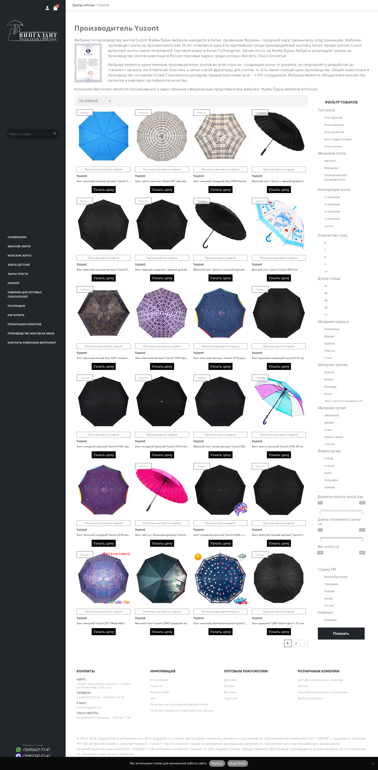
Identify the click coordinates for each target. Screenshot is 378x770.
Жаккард (330, 387)
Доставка (230, 680)
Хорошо (217, 763)
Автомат (330, 161)
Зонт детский (333, 118)
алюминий (331, 415)
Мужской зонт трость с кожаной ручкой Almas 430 (225, 269)
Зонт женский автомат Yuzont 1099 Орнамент (164, 358)
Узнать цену (103, 189)
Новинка (330, 620)
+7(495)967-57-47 (112, 697)
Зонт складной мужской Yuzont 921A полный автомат (169, 446)
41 (325, 286)
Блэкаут (329, 372)
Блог (153, 698)
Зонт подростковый (338, 139)
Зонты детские (19, 265)
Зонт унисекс (333, 146)
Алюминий (331, 329)
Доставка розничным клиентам (320, 680)
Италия (329, 591)
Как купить (16, 315)
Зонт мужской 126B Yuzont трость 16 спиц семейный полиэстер (293, 623)
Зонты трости (18, 274)
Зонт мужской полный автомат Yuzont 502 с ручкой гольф (114, 269)
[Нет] (372, 763)
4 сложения (332, 211)
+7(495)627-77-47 (36, 749)
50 (325, 307)
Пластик (329, 351)
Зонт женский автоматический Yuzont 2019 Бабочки (227, 623)
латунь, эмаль (333, 437)
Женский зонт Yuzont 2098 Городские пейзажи (165, 623)
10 (325, 272)
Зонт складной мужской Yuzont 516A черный (105, 446)
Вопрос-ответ (160, 692)
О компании (17, 237)
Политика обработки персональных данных (182, 710)
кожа (327, 430)
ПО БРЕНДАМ (16, 306)
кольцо (329, 466)
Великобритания (335, 577)
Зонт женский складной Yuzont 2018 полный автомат (111, 535)
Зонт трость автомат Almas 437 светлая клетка (165, 181)
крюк (328, 473)
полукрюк (331, 480)
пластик (329, 444)
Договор (230, 692)
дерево (329, 422)
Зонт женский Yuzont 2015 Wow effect (101, 623)
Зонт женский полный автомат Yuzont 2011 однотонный (113, 181)
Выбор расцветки (310, 698)
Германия (331, 584)
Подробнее (237, 763)
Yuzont (82, 176)
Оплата (229, 686)
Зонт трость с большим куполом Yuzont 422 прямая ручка (172, 535)
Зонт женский (333, 125)
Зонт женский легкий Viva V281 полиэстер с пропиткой (112, 358)
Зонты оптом (83, 5)
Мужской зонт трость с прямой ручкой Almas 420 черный (289, 181)
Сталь (328, 358)
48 (325, 300)
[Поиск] (55, 134)
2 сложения (332, 197)
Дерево (329, 336)
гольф (328, 458)
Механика (331, 168)
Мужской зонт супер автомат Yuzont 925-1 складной (226, 446)
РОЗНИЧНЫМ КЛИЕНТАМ (24, 324)
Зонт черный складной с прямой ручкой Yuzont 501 (168, 269)
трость (329, 226)
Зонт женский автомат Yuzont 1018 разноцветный (226, 358)
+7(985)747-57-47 (36, 756)
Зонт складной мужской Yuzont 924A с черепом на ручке (229, 535)
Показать (341, 633)
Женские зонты (19, 246)
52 (325, 315)
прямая (329, 487)
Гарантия (230, 698)
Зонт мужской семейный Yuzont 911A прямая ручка (285, 358)
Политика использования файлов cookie (179, 704)
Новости (156, 686)
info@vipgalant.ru (89, 707)
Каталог (13, 283)
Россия (329, 606)
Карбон (329, 343)
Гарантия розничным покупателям (323, 692)
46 (325, 293)
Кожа (328, 394)
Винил (328, 379)
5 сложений (332, 219)
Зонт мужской (334, 132)
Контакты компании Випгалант (32, 343)
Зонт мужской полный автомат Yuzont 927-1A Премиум (287, 535)
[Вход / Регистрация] (47, 8)
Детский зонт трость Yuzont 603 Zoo (275, 269)
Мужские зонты (20, 255)
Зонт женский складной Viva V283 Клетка (219, 181)
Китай (328, 598)
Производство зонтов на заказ (31, 333)
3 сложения (332, 204)
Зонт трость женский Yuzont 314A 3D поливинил (283, 446)
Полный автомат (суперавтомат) (336, 177)
